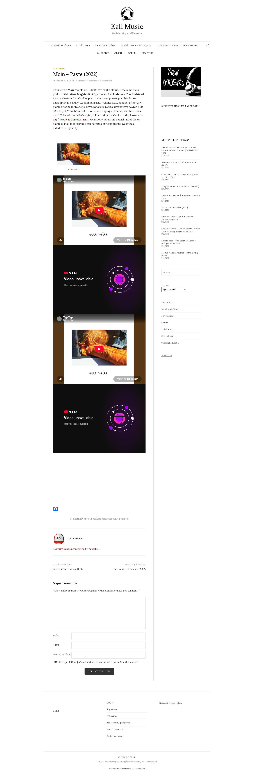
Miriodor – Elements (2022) (130, 568)
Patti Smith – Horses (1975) (68, 568)
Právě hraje (167, 329)
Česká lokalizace (115, 736)
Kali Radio (103, 53)
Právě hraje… (191, 45)
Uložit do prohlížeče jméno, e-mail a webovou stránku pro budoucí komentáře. (96, 662)
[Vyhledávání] (208, 45)
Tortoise (76, 119)
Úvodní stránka (61, 45)
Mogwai (65, 119)
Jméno (56, 636)
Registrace (112, 709)
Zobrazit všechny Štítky (171, 703)
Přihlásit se (166, 355)
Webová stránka (62, 654)
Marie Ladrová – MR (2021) (174, 207)
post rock (124, 518)
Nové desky (83, 45)
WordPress (110, 761)
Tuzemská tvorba (167, 45)
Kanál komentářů (115, 729)
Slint (86, 119)
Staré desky (167, 336)
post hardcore (98, 518)
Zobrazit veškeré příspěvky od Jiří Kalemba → (76, 548)
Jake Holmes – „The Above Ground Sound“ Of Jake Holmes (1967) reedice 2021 (180, 150)
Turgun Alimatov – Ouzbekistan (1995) (180, 186)
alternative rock (81, 518)
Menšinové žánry (106, 45)
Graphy (137, 761)
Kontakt (147, 53)
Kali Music (127, 26)
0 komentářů (106, 80)
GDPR (56, 710)
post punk (112, 518)
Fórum (132, 53)
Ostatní (165, 322)
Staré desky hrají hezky (136, 45)
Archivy (165, 285)
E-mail (56, 645)
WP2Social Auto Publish (117, 769)
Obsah (118, 53)
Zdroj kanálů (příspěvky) (118, 722)
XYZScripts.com (140, 769)
